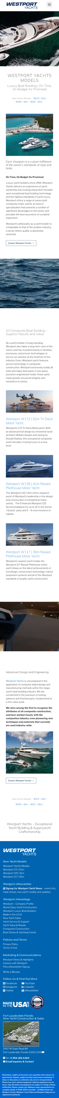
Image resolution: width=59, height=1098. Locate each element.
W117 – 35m (36, 102)
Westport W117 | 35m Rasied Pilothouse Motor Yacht (28, 554)
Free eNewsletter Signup (16, 966)
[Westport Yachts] (29, 772)
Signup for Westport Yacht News (23, 888)
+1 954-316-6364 (19, 1058)
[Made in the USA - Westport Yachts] (16, 1006)
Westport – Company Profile (18, 903)
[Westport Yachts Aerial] (29, 155)
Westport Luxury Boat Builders (19, 911)
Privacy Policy (10, 944)
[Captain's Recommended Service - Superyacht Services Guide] (37, 1007)
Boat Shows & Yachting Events (19, 932)
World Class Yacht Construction (20, 907)
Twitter (9, 990)
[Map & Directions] (43, 1052)
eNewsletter (31, 990)
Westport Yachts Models (16, 866)
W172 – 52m (40, 98)
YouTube (29, 983)
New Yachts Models (21, 98)
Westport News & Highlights (18, 959)
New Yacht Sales (12, 918)
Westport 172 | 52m (13, 869)
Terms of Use (10, 947)
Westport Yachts (15, 681)
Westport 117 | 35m (13, 876)
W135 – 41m (22, 102)
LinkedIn (29, 986)
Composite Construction (16, 928)
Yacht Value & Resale (14, 925)
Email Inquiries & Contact (20, 1061)
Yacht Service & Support (16, 921)
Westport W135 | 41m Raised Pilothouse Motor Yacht (28, 486)
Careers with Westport (15, 963)
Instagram (11, 986)
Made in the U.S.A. (12, 914)
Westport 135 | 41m (13, 873)
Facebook (11, 983)
